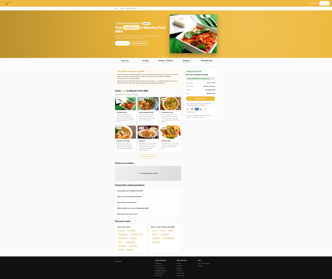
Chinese (154, 230)
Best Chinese (156, 242)
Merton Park (133, 238)
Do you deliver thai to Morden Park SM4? (130, 191)
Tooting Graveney (130, 242)
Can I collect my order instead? (127, 202)
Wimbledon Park (122, 238)
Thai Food (155, 234)
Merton (120, 242)
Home (116, 8)
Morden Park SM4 (131, 8)
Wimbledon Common (137, 234)
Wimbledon (121, 230)
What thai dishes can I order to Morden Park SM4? (133, 208)
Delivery (122, 8)
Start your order (200, 98)
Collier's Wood (133, 246)
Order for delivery (122, 43)
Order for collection (139, 43)
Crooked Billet (122, 246)
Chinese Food (165, 234)
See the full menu (148, 156)
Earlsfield (120, 249)
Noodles (170, 230)
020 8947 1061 (313, 3)
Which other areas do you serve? (127, 214)
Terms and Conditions (204, 263)
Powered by (118, 261)
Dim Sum (162, 230)
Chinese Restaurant (168, 238)
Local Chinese (156, 238)
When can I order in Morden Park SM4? (129, 196)
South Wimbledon (123, 234)
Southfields (129, 249)
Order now (324, 3)
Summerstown (132, 230)
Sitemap (200, 265)
